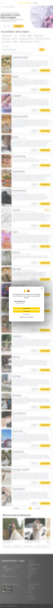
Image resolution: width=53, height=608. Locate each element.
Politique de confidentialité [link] (26, 317)
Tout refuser (26, 311)
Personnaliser (26, 314)
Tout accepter (26, 308)
